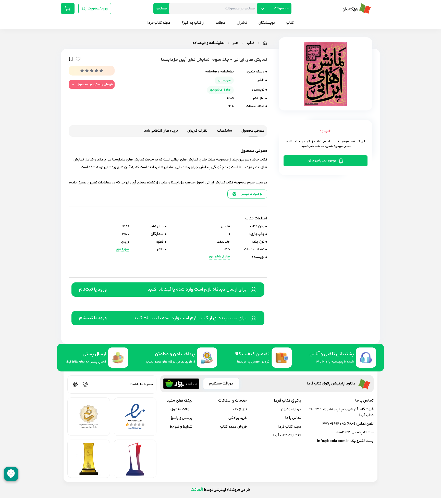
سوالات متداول (181, 409)
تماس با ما (293, 418)
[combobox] (215, 8)
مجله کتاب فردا (289, 427)
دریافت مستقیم (221, 384)
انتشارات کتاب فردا (287, 435)
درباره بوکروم (291, 409)
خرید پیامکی (237, 418)
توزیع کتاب (239, 409)
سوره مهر (224, 80)
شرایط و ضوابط (180, 427)
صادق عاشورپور (220, 89)
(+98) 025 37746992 (338, 424)
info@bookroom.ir (333, 441)
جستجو (161, 8)
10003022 (343, 432)
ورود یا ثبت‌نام (93, 289)
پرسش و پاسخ (181, 418)
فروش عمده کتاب (233, 427)
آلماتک (196, 489)
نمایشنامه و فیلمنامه (208, 43)
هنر (236, 43)
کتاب (250, 43)
